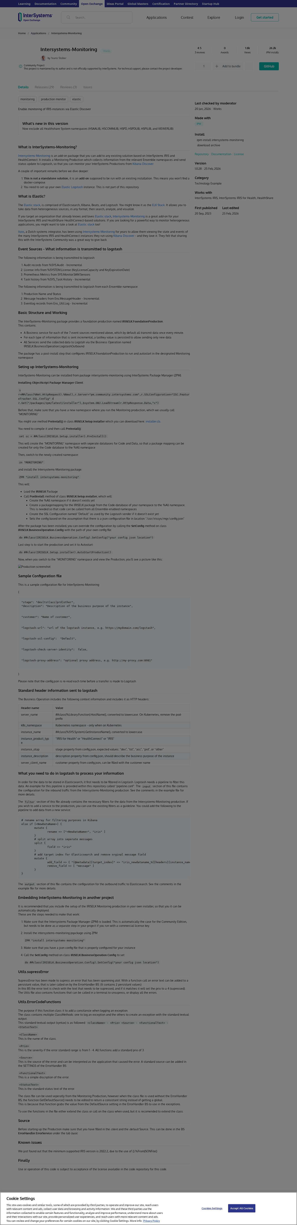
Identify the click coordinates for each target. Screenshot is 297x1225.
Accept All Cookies (241, 1208)
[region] (148, 1208)
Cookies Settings (212, 1208)
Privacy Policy (151, 1220)
